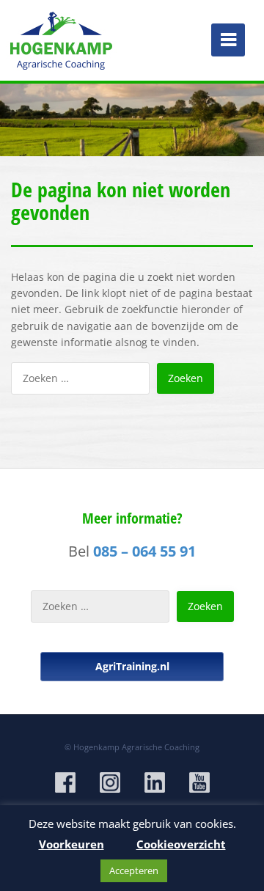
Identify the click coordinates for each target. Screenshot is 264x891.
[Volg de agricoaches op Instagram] (110, 782)
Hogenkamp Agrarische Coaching (136, 746)
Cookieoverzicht (181, 844)
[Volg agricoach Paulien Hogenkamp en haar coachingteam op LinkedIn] (154, 782)
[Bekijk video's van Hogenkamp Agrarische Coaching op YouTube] (199, 782)
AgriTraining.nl (132, 666)
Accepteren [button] (133, 870)
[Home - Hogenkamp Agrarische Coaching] (62, 36)
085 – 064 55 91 (144, 551)
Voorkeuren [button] (71, 844)
